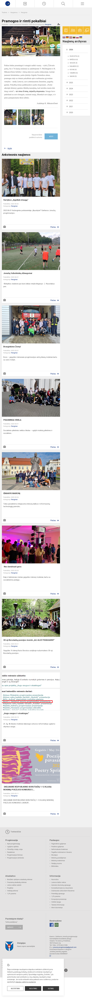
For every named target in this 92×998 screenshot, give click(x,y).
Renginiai (24, 12)
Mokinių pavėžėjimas (58, 858)
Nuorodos (54, 879)
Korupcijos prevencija (58, 899)
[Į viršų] (66, 970)
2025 (71, 83)
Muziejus (54, 855)
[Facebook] (51, 925)
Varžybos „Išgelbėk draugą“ (15, 200)
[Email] (56, 925)
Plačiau (53, 227)
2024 (71, 89)
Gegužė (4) (73, 63)
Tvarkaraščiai (15, 832)
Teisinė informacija (57, 905)
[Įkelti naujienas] (24, 3)
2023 (71, 95)
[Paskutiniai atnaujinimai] (44, 3)
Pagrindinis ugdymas (58, 844)
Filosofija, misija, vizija (15, 849)
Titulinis (4, 12)
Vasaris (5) (74, 73)
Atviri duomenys (57, 907)
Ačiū (51, 136)
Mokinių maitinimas (58, 860)
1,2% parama (11, 893)
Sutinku (51, 989)
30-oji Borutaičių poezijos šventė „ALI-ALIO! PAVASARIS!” (29, 640)
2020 (71, 112)
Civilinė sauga (56, 902)
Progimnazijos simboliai (15, 858)
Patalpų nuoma (56, 863)
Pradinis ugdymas (57, 846)
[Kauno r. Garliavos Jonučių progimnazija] (7, 3)
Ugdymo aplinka (13, 846)
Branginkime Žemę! (12, 347)
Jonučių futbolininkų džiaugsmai (17, 273)
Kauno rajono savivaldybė (26, 946)
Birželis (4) (74, 59)
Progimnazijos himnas (15, 855)
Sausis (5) (73, 76)
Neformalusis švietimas (59, 849)
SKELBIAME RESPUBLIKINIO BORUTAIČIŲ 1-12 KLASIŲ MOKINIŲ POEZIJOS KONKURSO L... (27, 788)
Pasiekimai (11, 852)
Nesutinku (33, 989)
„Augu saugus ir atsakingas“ (16, 713)
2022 (71, 101)
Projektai (10, 888)
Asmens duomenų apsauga (61, 885)
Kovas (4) (73, 69)
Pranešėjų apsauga (58, 893)
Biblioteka (54, 866)
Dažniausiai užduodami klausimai (62, 891)
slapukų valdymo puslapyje (26, 982)
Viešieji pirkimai (12, 891)
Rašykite (10, 927)
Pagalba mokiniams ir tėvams (61, 852)
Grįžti (10, 148)
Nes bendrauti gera (12, 567)
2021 (71, 106)
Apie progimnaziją (13, 844)
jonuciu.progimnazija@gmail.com (64, 947)
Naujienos (14, 12)
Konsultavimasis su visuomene (62, 888)
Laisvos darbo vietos (58, 882)
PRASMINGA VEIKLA (12, 420)
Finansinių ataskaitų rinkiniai (16, 882)
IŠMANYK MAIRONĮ (11, 493)
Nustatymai (15, 989)
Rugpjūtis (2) (74, 56)
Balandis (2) (74, 66)
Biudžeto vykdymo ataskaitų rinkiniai (19, 879)
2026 (71, 50)
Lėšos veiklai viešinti (14, 885)
